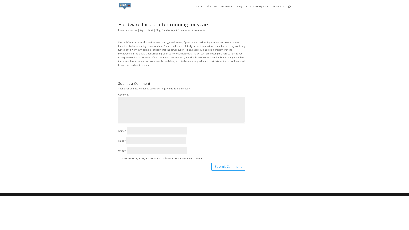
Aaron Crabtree (129, 30)
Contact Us (278, 6)
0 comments (198, 30)
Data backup (168, 30)
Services (225, 6)
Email (122, 140)
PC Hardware (183, 30)
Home (199, 6)
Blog (239, 6)
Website (122, 150)
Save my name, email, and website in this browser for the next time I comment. (163, 158)
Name (122, 130)
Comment (123, 94)
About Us (212, 6)
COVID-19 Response (257, 6)
